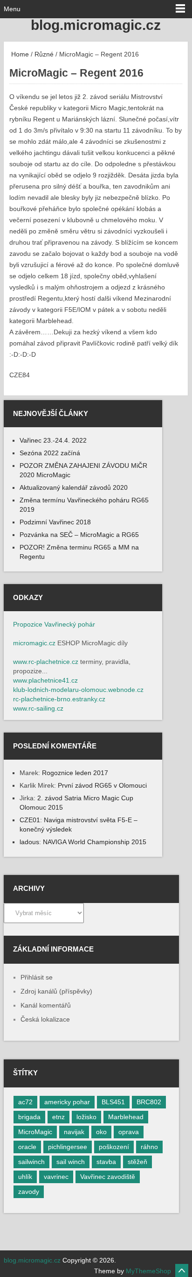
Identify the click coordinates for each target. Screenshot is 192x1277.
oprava (128, 1132)
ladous (29, 842)
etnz (58, 1117)
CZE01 (30, 820)
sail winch (70, 1161)
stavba (106, 1161)
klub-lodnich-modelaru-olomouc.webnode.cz (78, 689)
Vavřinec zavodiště (107, 1176)
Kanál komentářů (46, 1005)
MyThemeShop (148, 1271)
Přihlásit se (37, 977)
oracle (27, 1146)
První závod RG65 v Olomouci (102, 785)
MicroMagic (35, 1132)
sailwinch (31, 1161)
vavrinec (56, 1176)
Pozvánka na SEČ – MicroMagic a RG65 (79, 534)
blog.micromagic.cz (96, 25)
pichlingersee (67, 1146)
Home (19, 54)
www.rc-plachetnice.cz (45, 661)
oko (101, 1132)
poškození (114, 1146)
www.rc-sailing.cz (38, 708)
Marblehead (126, 1117)
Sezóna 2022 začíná (50, 453)
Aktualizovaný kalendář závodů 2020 (74, 487)
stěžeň (137, 1161)
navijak (74, 1132)
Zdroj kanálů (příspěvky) (56, 991)
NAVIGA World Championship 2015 (94, 842)
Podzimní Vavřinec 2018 (55, 522)
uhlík (25, 1176)
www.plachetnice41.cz (45, 680)
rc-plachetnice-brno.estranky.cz (59, 699)
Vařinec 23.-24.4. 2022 (53, 440)
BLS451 (113, 1102)
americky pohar (67, 1102)
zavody (28, 1191)
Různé (44, 54)
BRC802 (149, 1102)
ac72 (25, 1102)
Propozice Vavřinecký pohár (54, 624)
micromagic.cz (34, 643)
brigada (29, 1117)
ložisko (86, 1117)
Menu (12, 9)
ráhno (149, 1146)
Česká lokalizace (45, 1019)
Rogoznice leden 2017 (75, 772)
